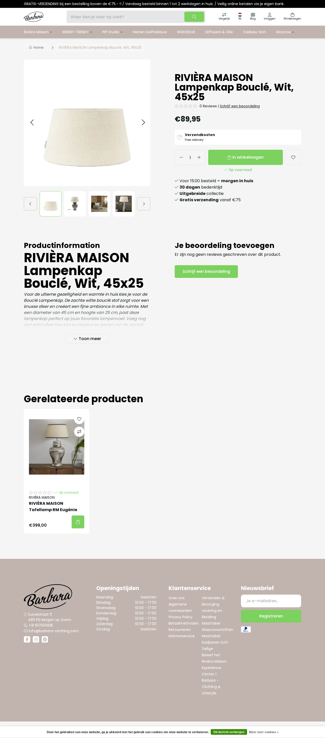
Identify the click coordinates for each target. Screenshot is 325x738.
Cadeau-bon (254, 32)
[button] (32, 122)
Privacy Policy (180, 616)
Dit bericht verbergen (229, 732)
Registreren (271, 616)
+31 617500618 (41, 625)
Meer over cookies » (264, 732)
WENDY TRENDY (75, 32)
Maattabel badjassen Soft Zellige (215, 642)
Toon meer (90, 339)
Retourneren (180, 629)
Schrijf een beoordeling (240, 106)
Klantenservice (182, 636)
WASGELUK (186, 32)
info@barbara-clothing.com (54, 630)
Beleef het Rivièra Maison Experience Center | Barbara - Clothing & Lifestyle (214, 674)
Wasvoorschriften (217, 629)
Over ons (177, 597)
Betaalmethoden (184, 623)
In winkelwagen (248, 157)
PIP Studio (110, 32)
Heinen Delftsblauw (150, 32)
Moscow (283, 32)
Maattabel (211, 623)
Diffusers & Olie (219, 32)
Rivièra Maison (36, 32)
